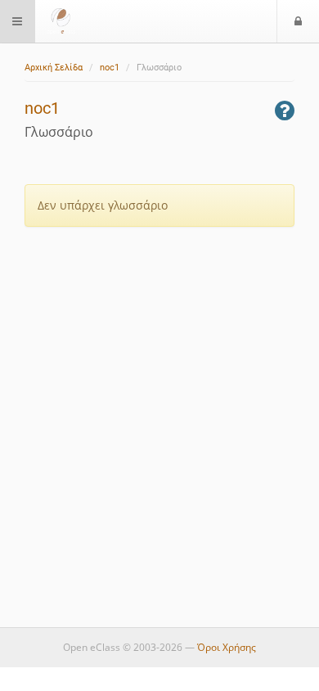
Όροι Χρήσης (226, 647)
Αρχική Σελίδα (54, 67)
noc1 (109, 67)
